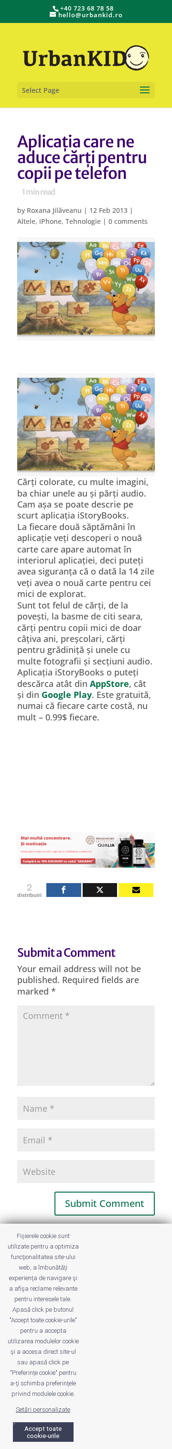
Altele (26, 221)
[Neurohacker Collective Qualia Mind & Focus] (86, 861)
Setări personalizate (43, 1409)
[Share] (63, 890)
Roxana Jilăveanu (54, 210)
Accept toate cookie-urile (43, 1432)
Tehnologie (83, 221)
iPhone (50, 221)
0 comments (128, 221)
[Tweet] (100, 890)
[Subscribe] (135, 890)
